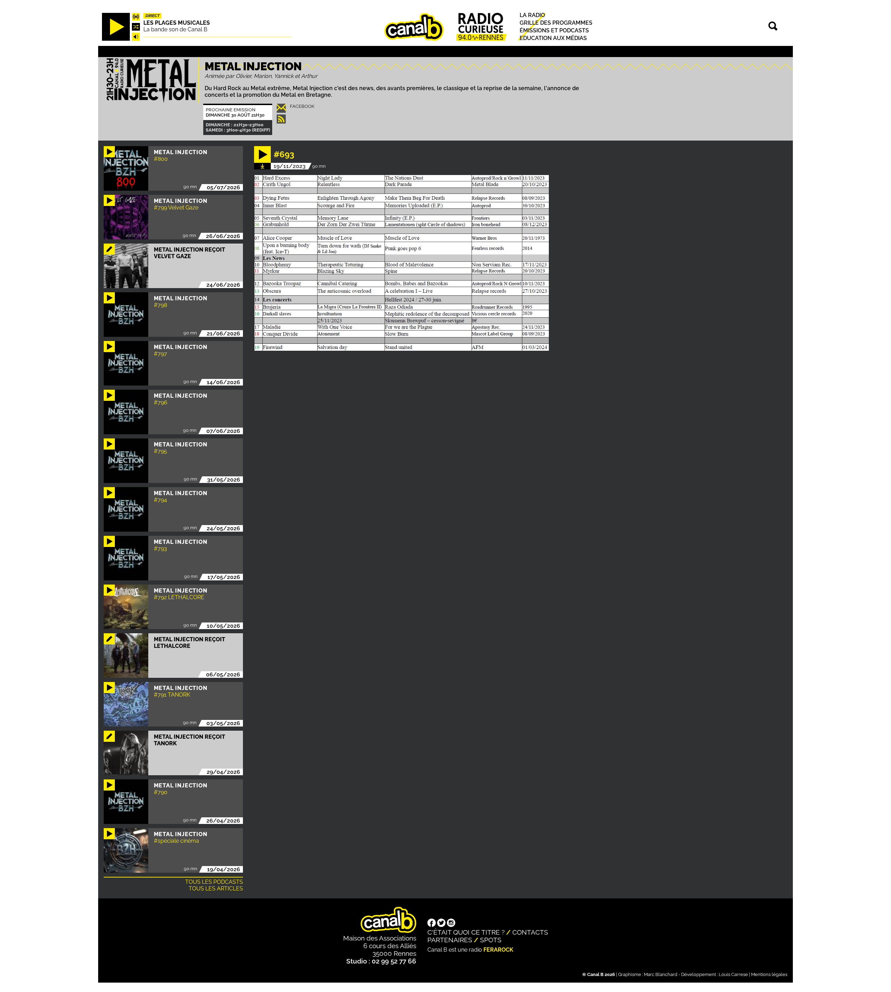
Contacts (530, 932)
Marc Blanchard (660, 974)
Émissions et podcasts (554, 30)
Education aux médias (553, 38)
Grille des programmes (556, 22)
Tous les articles (216, 888)
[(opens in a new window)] (431, 923)
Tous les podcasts (214, 882)
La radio (532, 15)
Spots (491, 940)
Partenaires (449, 940)
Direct (152, 16)
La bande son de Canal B (175, 29)
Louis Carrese (733, 974)
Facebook (302, 106)
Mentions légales (769, 974)
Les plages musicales (176, 22)
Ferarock (498, 949)
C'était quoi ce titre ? (466, 932)
